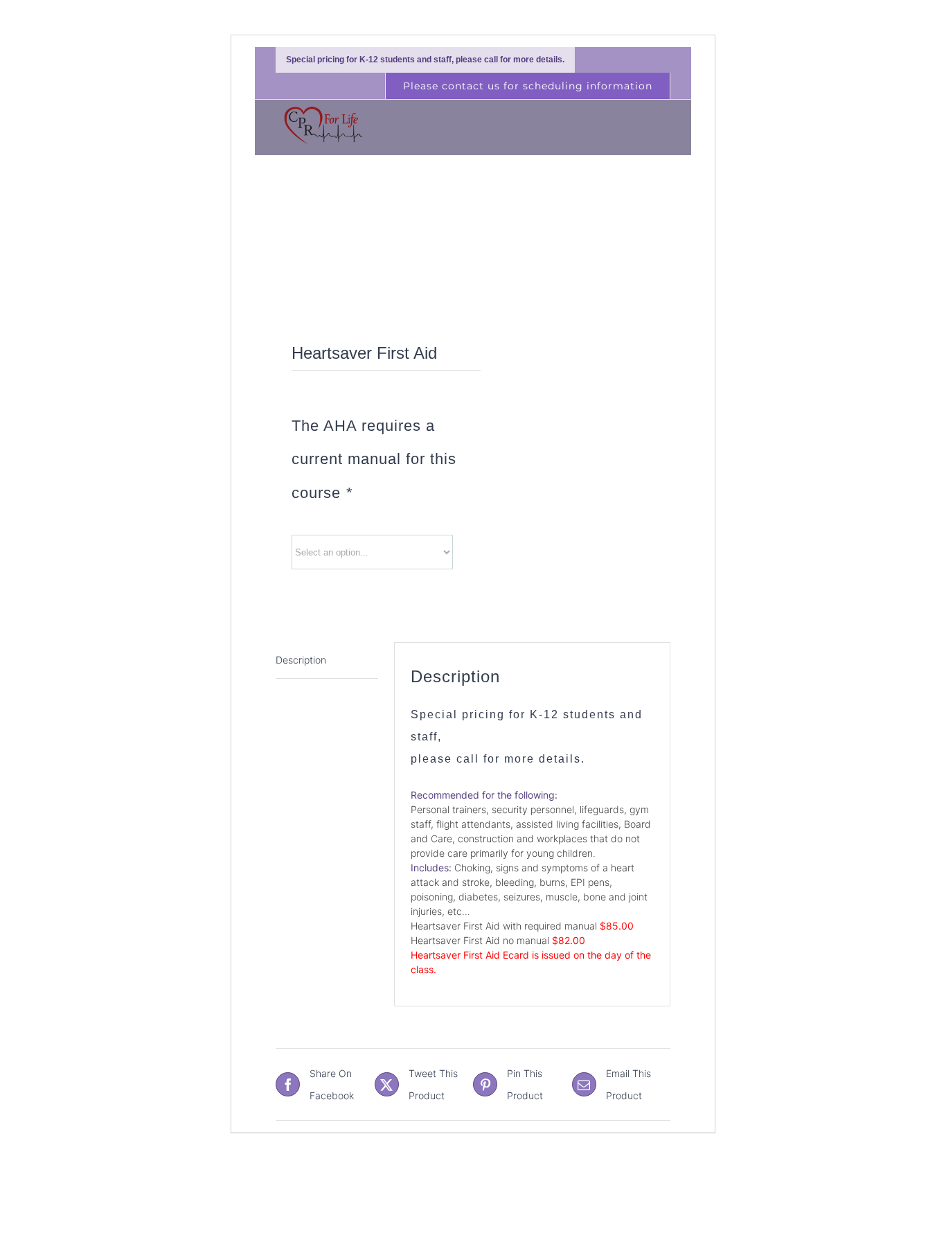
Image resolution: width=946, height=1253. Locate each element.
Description (301, 660)
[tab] (327, 660)
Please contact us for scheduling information (527, 86)
